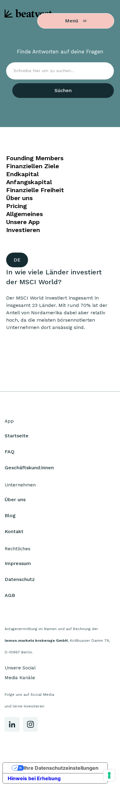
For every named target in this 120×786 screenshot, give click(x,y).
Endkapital (22, 174)
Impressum (18, 563)
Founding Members (34, 158)
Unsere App (23, 222)
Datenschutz (20, 579)
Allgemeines (24, 214)
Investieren (23, 230)
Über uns (19, 198)
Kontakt (14, 531)
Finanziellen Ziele (32, 166)
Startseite (17, 436)
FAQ (9, 452)
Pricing (16, 206)
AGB (10, 595)
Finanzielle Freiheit (35, 190)
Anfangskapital (29, 182)
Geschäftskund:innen (29, 467)
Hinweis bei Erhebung (34, 778)
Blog (10, 515)
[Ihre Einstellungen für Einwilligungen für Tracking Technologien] (109, 775)
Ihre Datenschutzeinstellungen (61, 768)
